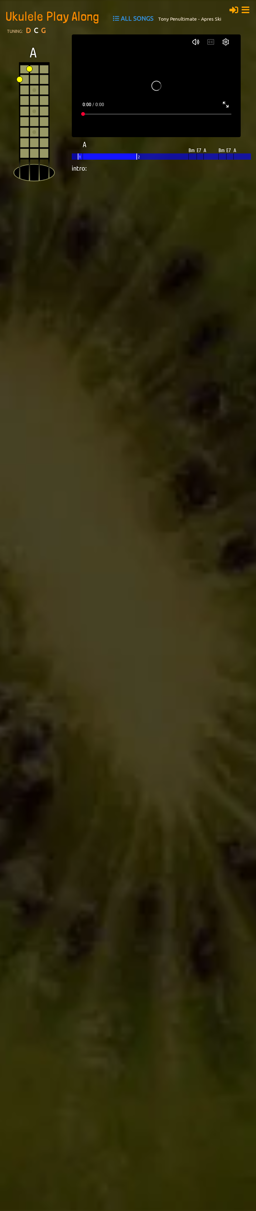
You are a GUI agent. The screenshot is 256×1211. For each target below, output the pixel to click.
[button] (247, 9)
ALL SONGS (137, 18)
